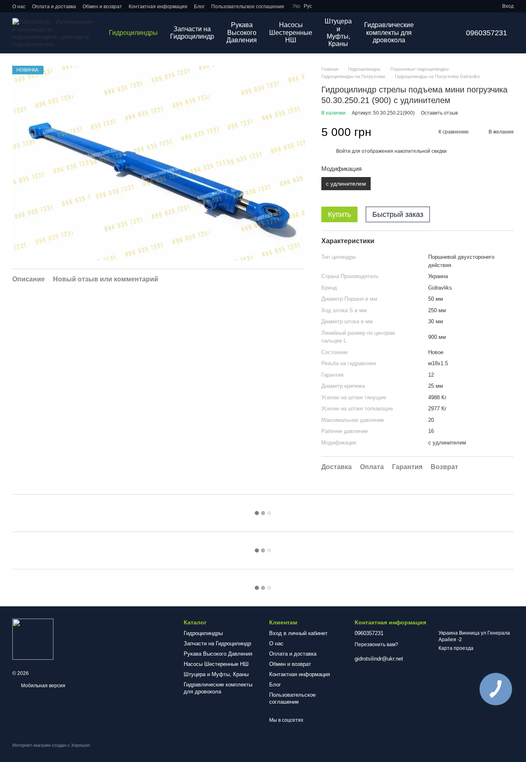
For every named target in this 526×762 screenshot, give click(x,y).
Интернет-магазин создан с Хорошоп (51, 745)
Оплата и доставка (54, 6)
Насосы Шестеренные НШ (290, 32)
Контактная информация (158, 6)
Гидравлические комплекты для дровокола (389, 32)
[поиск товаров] (434, 32)
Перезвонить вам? (376, 644)
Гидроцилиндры (133, 32)
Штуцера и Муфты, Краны (338, 32)
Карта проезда (455, 648)
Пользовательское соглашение (247, 6)
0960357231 (486, 33)
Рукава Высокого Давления (241, 32)
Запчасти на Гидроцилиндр (192, 32)
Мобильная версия (42, 685)
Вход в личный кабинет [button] (298, 633)
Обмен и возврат (102, 6)
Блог (199, 6)
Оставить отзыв (439, 113)
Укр (296, 6)
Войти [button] (343, 151)
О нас (18, 6)
